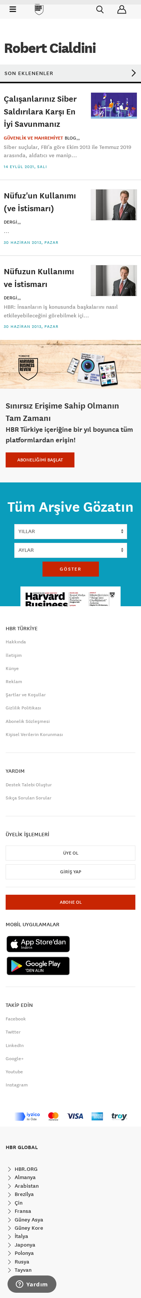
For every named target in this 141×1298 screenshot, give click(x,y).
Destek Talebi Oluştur (29, 785)
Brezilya (23, 1194)
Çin (18, 1202)
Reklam (14, 682)
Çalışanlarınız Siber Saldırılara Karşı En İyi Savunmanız (40, 111)
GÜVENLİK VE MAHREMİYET (33, 138)
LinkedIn (15, 1046)
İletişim (14, 655)
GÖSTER (71, 569)
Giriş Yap (70, 872)
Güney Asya (28, 1219)
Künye (12, 669)
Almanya (24, 1177)
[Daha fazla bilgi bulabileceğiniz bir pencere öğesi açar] (32, 1284)
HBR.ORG (25, 1169)
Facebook (16, 1019)
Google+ (15, 1059)
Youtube (14, 1072)
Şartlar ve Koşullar (26, 695)
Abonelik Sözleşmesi (28, 721)
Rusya (21, 1261)
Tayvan (22, 1269)
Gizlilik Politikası (23, 708)
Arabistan (26, 1185)
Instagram (17, 1085)
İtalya (20, 1236)
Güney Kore (28, 1227)
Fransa (22, 1211)
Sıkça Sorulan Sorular (29, 798)
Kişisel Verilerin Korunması (34, 735)
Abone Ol (71, 902)
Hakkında (16, 642)
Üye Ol (70, 853)
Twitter (13, 1032)
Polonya (23, 1253)
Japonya (24, 1244)
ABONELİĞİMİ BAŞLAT (40, 460)
